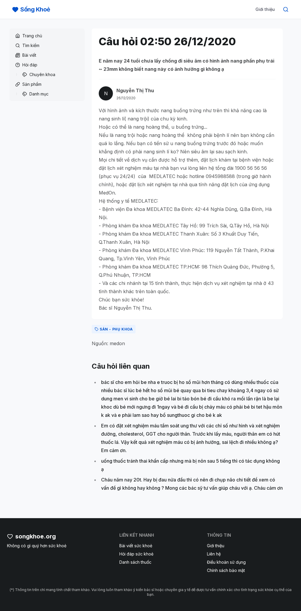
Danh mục (39, 93)
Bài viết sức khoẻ (135, 545)
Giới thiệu (265, 9)
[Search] (286, 9)
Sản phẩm (31, 84)
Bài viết (29, 55)
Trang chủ (32, 35)
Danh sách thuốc (135, 562)
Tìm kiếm (30, 45)
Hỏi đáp (29, 64)
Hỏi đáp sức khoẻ (136, 553)
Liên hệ (214, 553)
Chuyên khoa (42, 74)
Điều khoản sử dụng (226, 562)
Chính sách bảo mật (226, 570)
